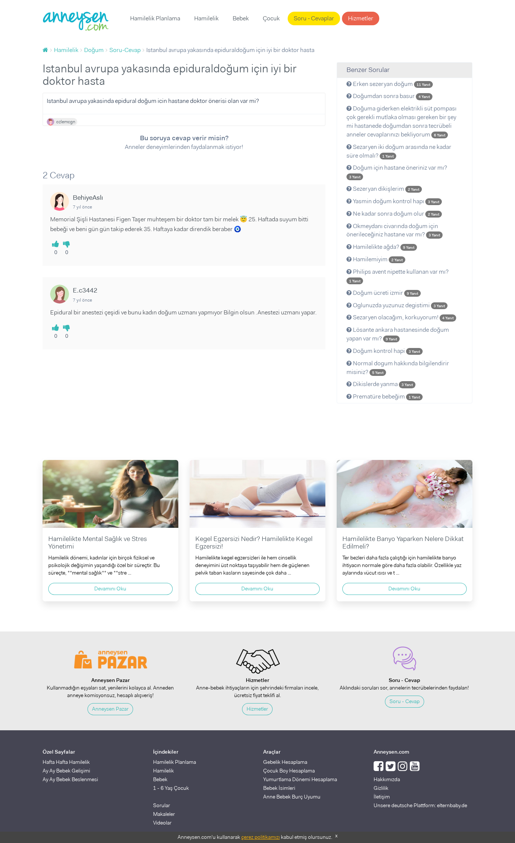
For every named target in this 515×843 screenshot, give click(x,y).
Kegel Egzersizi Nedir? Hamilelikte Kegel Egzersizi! (254, 542)
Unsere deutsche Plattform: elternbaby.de (420, 805)
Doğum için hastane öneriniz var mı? (398, 171)
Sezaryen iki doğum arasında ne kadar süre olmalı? (398, 151)
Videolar (162, 822)
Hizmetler (360, 18)
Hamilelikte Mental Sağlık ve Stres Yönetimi (97, 542)
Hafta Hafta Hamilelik (66, 762)
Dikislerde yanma (382, 384)
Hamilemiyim (377, 259)
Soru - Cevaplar (314, 18)
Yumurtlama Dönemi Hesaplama (300, 779)
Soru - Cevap (404, 701)
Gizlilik (381, 788)
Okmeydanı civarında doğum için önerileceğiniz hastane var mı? (393, 230)
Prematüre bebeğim (386, 396)
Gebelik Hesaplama (285, 762)
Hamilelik (206, 18)
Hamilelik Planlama (155, 18)
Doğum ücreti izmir (385, 293)
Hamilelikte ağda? (383, 247)
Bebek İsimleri (279, 788)
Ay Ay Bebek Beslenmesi (70, 779)
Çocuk (271, 18)
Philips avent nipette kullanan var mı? (399, 276)
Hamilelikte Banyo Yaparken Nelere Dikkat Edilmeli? (403, 542)
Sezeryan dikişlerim (385, 189)
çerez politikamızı (260, 837)
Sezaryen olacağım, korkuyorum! (403, 317)
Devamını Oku (110, 588)
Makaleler (164, 814)
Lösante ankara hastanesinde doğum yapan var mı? (397, 334)
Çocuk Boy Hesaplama (289, 770)
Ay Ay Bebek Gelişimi (66, 770)
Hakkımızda (387, 779)
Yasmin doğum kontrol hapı (395, 201)
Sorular (161, 805)
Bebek (241, 18)
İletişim (382, 796)
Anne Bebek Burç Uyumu (291, 796)
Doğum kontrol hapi (386, 351)
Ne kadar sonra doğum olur (395, 214)
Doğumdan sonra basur (391, 96)
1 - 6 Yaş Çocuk (171, 788)
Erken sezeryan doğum (391, 84)
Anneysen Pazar (110, 708)
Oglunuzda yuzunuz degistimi (398, 305)
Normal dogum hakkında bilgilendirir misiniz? (397, 367)
